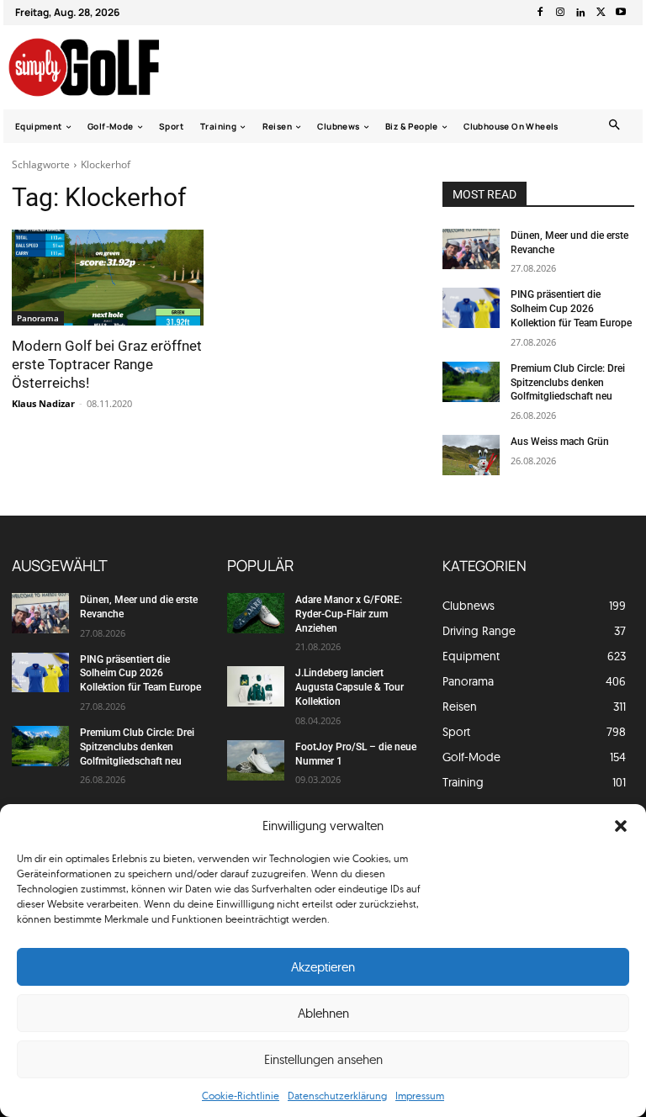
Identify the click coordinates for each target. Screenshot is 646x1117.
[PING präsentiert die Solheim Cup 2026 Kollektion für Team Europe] (471, 308)
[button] (620, 826)
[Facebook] (540, 13)
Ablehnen (323, 1013)
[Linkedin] (580, 13)
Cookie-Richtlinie (240, 1095)
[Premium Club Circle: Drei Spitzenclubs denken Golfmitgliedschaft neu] (471, 382)
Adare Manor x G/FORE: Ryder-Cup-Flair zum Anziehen (348, 614)
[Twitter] (600, 13)
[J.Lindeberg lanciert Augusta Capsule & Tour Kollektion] (255, 686)
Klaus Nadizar (43, 403)
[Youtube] (621, 13)
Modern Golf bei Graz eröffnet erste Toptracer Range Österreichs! (107, 364)
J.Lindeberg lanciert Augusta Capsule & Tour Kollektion (349, 687)
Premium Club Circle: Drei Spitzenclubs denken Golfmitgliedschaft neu (568, 383)
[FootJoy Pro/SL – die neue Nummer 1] (255, 760)
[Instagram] (560, 13)
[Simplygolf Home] (99, 67)
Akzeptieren (323, 967)
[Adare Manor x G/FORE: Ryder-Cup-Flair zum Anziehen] (255, 613)
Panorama (38, 318)
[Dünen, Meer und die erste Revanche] (471, 249)
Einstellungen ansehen (323, 1059)
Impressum (419, 1095)
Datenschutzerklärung (337, 1095)
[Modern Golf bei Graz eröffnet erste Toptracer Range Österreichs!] (108, 278)
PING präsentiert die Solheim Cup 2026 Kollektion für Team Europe (571, 309)
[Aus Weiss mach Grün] (471, 455)
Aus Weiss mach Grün (560, 441)
